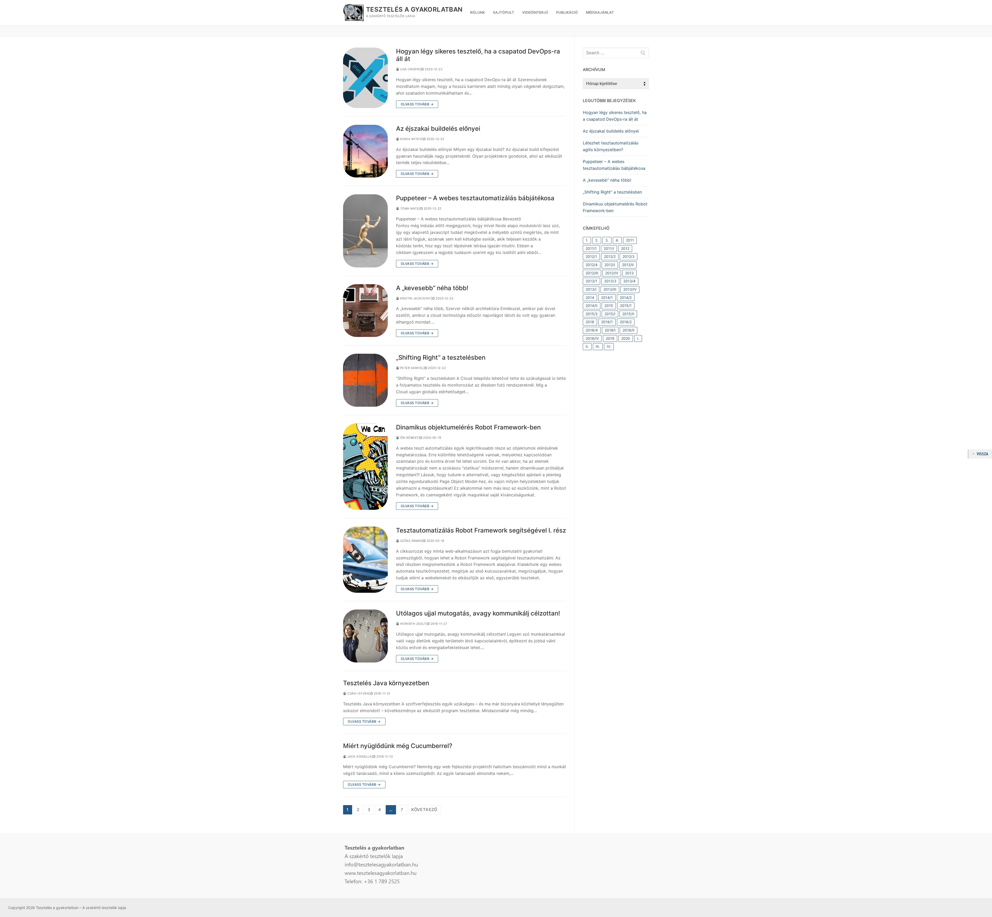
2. (596, 240)
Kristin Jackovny (415, 298)
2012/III (592, 273)
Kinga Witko (410, 139)
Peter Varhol (411, 368)
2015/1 (626, 305)
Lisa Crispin (409, 69)
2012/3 (628, 256)
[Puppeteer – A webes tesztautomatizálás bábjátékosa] (365, 230)
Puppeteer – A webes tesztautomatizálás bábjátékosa (475, 198)
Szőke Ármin (410, 541)
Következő (424, 809)
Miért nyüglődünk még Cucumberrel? (397, 746)
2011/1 (591, 248)
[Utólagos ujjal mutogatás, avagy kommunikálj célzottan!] (365, 636)
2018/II (628, 330)
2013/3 (610, 281)
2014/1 (607, 297)
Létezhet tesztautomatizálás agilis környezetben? (610, 146)
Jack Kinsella (359, 756)
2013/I (591, 289)
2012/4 (592, 265)
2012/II (628, 265)
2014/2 (626, 297)
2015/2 (592, 314)
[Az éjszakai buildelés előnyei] (365, 151)
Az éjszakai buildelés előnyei (438, 128)
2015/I (610, 314)
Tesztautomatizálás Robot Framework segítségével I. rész (481, 530)
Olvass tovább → (417, 104)
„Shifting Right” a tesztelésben (440, 357)
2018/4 (592, 330)
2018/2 (626, 322)
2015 (609, 305)
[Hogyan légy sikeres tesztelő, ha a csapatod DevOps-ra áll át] (365, 78)
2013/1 (591, 281)
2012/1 (591, 256)
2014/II (592, 305)
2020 (625, 338)
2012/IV (611, 273)
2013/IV (630, 289)
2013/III (609, 289)
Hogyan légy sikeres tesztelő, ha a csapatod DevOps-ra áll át (478, 55)
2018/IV (592, 338)
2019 (610, 338)
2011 (630, 240)
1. (587, 240)
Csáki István (357, 693)
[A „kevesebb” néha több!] (365, 310)
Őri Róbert (409, 438)
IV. (609, 346)
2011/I (609, 248)
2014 (590, 297)
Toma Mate (409, 208)
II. (587, 346)
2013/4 (629, 281)
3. (607, 240)
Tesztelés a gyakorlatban (414, 9)
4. (617, 240)
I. (638, 338)
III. (598, 346)
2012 (625, 248)
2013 (629, 273)
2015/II (628, 314)
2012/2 (610, 256)
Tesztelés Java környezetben (386, 683)
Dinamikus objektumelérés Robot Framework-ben (468, 427)
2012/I (610, 265)
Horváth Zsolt (412, 624)
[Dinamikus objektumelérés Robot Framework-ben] (365, 466)
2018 (590, 322)
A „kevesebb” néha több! (432, 288)
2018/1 (607, 322)
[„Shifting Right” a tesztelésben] (365, 380)
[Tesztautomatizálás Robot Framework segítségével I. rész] (365, 560)
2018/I (610, 330)
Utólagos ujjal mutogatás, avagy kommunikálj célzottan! (478, 613)
